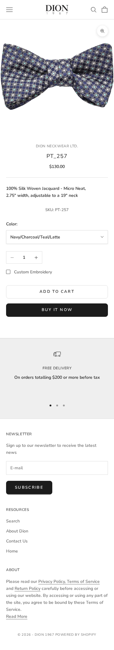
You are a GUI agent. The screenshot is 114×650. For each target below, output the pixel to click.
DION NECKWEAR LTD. (57, 146)
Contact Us (17, 541)
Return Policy (27, 588)
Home (12, 551)
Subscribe (29, 487)
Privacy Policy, (52, 581)
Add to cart (57, 291)
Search (13, 521)
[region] (57, 373)
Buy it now (57, 310)
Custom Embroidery (33, 272)
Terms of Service (83, 581)
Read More (16, 616)
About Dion (17, 531)
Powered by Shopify (75, 634)
